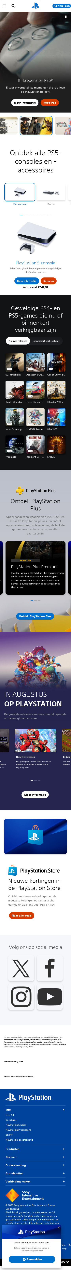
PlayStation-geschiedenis (19, 1144)
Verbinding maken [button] (18, 1185)
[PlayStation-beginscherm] (35, 6)
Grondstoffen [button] (14, 1177)
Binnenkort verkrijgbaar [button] (46, 345)
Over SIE (10, 1119)
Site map (64, 1250)
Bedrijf (9, 1139)
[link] (35, 755)
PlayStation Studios (16, 1129)
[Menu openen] (4, 6)
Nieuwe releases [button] (18, 345)
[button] (44, 130)
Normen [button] (11, 1161)
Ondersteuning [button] (16, 1169)
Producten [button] (13, 1153)
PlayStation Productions (18, 1134)
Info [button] (8, 1114)
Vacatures (11, 1124)
